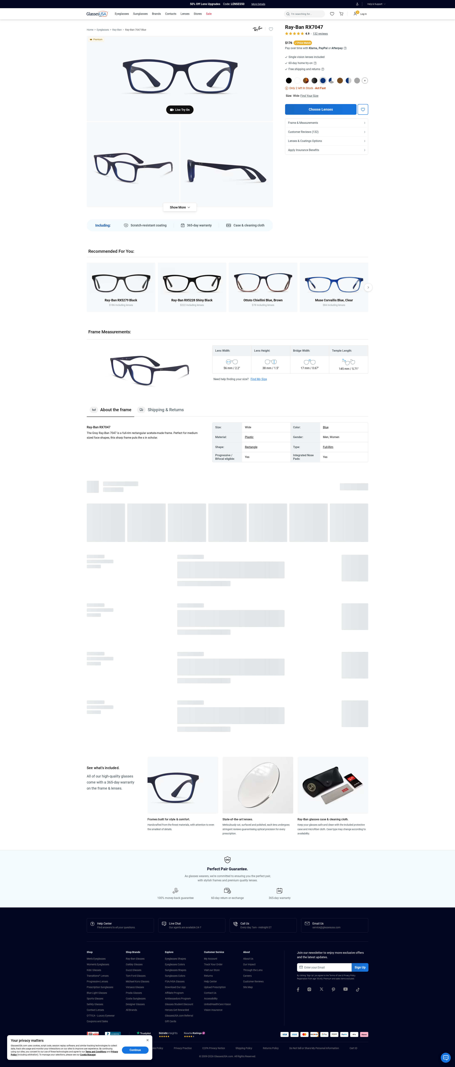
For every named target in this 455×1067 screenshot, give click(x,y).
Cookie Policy (156, 1048)
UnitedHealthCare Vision (217, 1004)
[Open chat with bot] (446, 1058)
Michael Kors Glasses (137, 981)
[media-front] (180, 78)
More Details (258, 4)
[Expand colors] (365, 81)
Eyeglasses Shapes (175, 958)
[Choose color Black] (289, 80)
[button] (93, 1035)
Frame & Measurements (303, 123)
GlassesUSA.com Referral (179, 1015)
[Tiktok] (358, 990)
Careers (247, 975)
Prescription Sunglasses (100, 987)
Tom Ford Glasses (136, 975)
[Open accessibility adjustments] (357, 4)
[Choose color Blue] (323, 80)
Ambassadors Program (178, 998)
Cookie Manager (88, 1054)
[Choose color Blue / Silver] (348, 80)
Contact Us (210, 992)
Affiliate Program (174, 992)
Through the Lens (253, 970)
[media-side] (226, 164)
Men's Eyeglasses (96, 958)
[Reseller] (194, 1035)
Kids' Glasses (94, 970)
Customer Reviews (253, 981)
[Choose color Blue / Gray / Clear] (331, 80)
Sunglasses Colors (175, 975)
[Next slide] (368, 287)
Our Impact (249, 964)
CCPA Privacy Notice (213, 1048)
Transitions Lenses (98, 975)
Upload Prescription (215, 987)
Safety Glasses (95, 1004)
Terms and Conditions (95, 1051)
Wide (296, 95)
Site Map (248, 987)
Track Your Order (213, 964)
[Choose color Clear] (297, 80)
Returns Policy (271, 1048)
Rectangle (251, 447)
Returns (208, 975)
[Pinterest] (333, 990)
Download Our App (175, 987)
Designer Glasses (135, 1004)
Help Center (210, 981)
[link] (98, 14)
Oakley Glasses (134, 964)
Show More (178, 207)
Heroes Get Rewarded (177, 1009)
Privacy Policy (349, 975)
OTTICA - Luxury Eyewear (101, 1015)
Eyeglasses (103, 29)
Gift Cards (170, 1021)
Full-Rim (328, 447)
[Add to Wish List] (271, 29)
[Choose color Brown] (340, 80)
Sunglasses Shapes (175, 970)
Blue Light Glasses (97, 992)
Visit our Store (212, 970)
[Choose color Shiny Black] (314, 80)
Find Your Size (309, 95)
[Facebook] (298, 990)
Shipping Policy (243, 1048)
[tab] (110, 412)
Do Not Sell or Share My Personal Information (314, 1048)
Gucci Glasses (133, 970)
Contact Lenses (95, 1009)
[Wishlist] (332, 14)
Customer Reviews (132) (303, 132)
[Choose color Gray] (357, 80)
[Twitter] (321, 990)
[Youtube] (345, 990)
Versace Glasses (135, 987)
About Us (248, 958)
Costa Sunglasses (136, 998)
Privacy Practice (183, 1048)
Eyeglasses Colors (175, 964)
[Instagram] (309, 990)
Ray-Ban (117, 29)
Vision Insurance (213, 1009)
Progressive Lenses (97, 981)
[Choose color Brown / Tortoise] (306, 80)
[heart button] (363, 109)
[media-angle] (133, 164)
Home (90, 29)
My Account (210, 958)
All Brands (131, 1009)
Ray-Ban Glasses (135, 958)
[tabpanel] (227, 442)
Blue (325, 427)
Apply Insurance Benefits (303, 150)
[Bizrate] (168, 1035)
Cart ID (353, 1048)
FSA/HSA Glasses (174, 981)
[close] (147, 1040)
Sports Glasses (95, 998)
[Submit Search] (288, 13)
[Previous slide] (86, 287)
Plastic (249, 437)
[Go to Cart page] (341, 14)
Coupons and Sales (97, 1021)
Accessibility (211, 998)
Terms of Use (335, 975)
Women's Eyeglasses (98, 964)
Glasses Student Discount (179, 1004)
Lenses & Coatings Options (305, 141)
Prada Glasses (134, 992)
